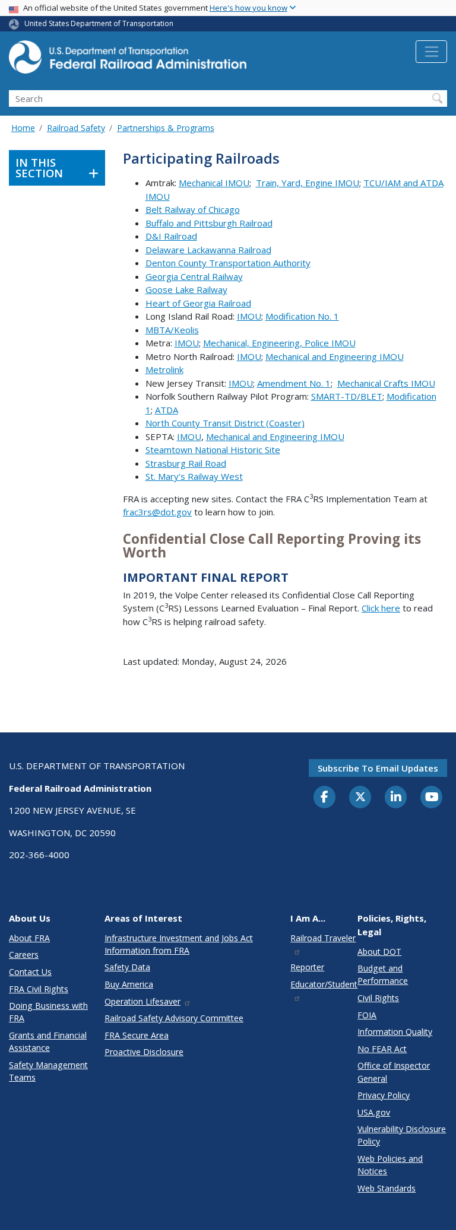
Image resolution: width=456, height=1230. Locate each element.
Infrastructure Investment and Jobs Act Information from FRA (178, 944)
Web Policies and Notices (390, 1165)
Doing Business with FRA (48, 1012)
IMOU (249, 316)
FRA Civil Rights (38, 989)
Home (23, 127)
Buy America (128, 984)
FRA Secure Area (136, 1035)
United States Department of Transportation (98, 23)
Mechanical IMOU (214, 183)
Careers (24, 954)
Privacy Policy (383, 1095)
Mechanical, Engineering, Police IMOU (279, 343)
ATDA (166, 410)
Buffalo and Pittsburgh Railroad (209, 223)
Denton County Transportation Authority (228, 263)
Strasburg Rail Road (185, 463)
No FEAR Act (382, 1048)
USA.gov (373, 1112)
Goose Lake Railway (186, 289)
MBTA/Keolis (172, 330)
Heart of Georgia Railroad (198, 303)
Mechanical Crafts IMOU (386, 383)
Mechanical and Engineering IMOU (334, 356)
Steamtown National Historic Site (212, 449)
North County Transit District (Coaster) (225, 423)
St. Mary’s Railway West (194, 476)
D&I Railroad (171, 236)
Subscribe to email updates (378, 768)
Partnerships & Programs (165, 127)
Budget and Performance (382, 974)
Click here (381, 608)
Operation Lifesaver (142, 1001)
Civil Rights (378, 997)
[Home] (127, 60)
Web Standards (386, 1188)
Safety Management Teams (48, 1071)
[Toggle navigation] (431, 51)
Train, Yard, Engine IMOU (307, 183)
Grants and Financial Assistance (48, 1041)
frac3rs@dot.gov (157, 512)
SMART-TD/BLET (346, 396)
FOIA (366, 1015)
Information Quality (394, 1031)
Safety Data (127, 967)
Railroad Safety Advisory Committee (173, 1018)
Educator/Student (323, 984)
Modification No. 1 (302, 316)
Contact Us (30, 971)
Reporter (307, 967)
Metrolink (164, 369)
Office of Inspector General (393, 1072)
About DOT (379, 951)
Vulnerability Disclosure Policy (401, 1135)
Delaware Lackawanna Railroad (208, 250)
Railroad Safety (76, 127)
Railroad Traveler (323, 938)
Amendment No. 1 (294, 383)
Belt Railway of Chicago (192, 209)
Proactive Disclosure (143, 1051)
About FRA (29, 938)
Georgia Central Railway (194, 276)
